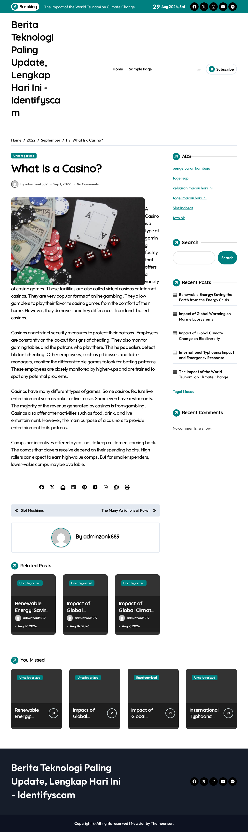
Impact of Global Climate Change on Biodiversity (136, 614)
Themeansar (162, 823)
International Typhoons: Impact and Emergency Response (206, 355)
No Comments (88, 184)
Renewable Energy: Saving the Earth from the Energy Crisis (205, 297)
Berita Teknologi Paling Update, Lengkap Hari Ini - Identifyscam (66, 781)
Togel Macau (183, 391)
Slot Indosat (183, 207)
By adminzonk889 (33, 184)
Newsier (138, 823)
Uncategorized (23, 155)
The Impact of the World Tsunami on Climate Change (203, 374)
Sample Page (140, 69)
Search (190, 242)
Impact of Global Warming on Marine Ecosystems (205, 316)
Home (118, 69)
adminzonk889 (101, 536)
